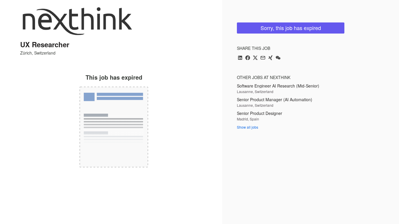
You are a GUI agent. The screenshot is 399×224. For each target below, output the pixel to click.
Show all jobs (247, 127)
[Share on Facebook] (247, 58)
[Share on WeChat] (278, 58)
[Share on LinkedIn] (240, 58)
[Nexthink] (77, 21)
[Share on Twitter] (255, 58)
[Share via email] (263, 58)
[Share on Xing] (270, 58)
